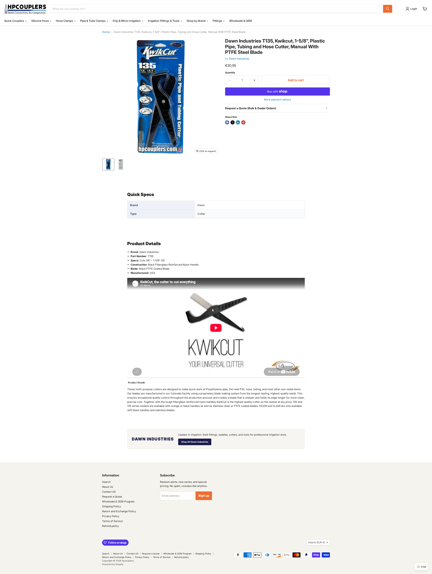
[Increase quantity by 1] (254, 80)
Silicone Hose (40, 20)
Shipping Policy (111, 506)
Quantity (230, 72)
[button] (412, 9)
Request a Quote (112, 496)
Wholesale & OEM (240, 20)
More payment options (277, 99)
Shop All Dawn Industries (194, 441)
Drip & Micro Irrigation (127, 20)
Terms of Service (112, 521)
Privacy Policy (110, 516)
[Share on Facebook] (227, 122)
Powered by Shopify (112, 564)
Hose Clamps (65, 20)
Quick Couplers (14, 20)
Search (106, 482)
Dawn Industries (239, 58)
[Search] (387, 9)
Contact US (109, 491)
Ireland (316, 542)
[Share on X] (233, 122)
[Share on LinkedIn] (238, 122)
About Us (107, 486)
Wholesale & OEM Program (118, 501)
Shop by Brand (196, 20)
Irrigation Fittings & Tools (164, 20)
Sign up (203, 495)
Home (106, 31)
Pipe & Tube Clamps (93, 20)
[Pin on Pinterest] (243, 122)
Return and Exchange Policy (119, 511)
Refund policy (110, 526)
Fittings (218, 20)
